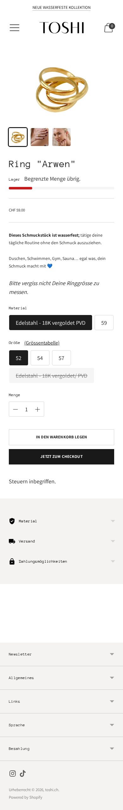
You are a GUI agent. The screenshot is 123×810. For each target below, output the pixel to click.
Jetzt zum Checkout (61, 456)
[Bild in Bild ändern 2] (40, 137)
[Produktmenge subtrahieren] (15, 409)
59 (104, 322)
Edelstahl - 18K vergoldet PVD (50, 322)
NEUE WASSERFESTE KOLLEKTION (61, 7)
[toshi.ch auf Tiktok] (22, 775)
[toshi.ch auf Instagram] (12, 775)
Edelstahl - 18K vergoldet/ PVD (51, 375)
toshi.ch (51, 789)
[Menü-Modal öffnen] (14, 28)
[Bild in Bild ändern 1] (18, 137)
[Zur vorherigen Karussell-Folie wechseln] (8, 637)
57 (61, 358)
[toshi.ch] (61, 27)
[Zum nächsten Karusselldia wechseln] (114, 637)
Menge (14, 395)
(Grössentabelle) (42, 342)
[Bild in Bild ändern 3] (61, 137)
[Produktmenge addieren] (37, 409)
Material (18, 308)
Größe (14, 342)
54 (40, 358)
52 (18, 358)
